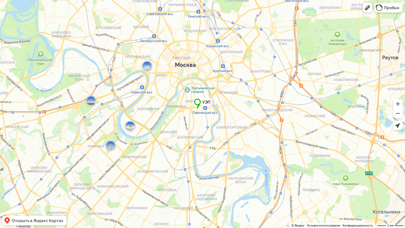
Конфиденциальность (357, 225)
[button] (367, 7)
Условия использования (323, 225)
